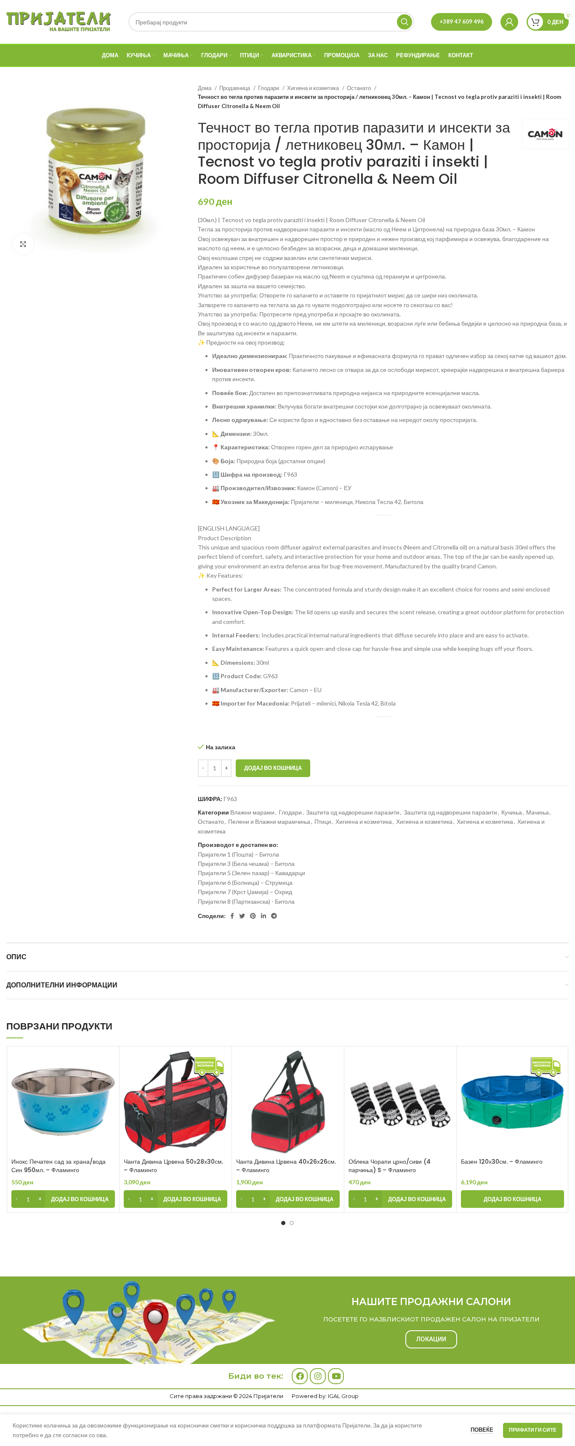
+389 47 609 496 (461, 21)
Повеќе (482, 1429)
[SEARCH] (404, 21)
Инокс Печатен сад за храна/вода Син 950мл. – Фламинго (58, 1165)
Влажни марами (252, 812)
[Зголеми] (23, 244)
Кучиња (511, 812)
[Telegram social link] (274, 915)
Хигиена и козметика (313, 88)
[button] (63, 1199)
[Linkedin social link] (263, 915)
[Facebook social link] (232, 915)
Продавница (235, 88)
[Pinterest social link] (253, 915)
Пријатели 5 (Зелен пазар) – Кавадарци (251, 872)
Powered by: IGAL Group (325, 1396)
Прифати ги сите (532, 1430)
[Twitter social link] (242, 915)
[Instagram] (318, 1376)
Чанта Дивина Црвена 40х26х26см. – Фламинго (286, 1165)
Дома (205, 88)
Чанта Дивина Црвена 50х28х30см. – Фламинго (173, 1165)
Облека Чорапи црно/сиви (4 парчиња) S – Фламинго (390, 1165)
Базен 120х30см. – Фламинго (502, 1161)
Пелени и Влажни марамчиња (269, 821)
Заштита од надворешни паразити (352, 812)
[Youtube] (336, 1376)
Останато (359, 88)
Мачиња (537, 812)
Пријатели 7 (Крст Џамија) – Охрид (245, 891)
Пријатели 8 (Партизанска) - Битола (246, 901)
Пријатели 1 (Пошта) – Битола (238, 854)
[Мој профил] (509, 21)
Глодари (269, 88)
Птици (322, 821)
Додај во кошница (273, 767)
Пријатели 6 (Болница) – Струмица (245, 882)
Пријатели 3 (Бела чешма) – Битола (246, 863)
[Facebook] (300, 1376)
